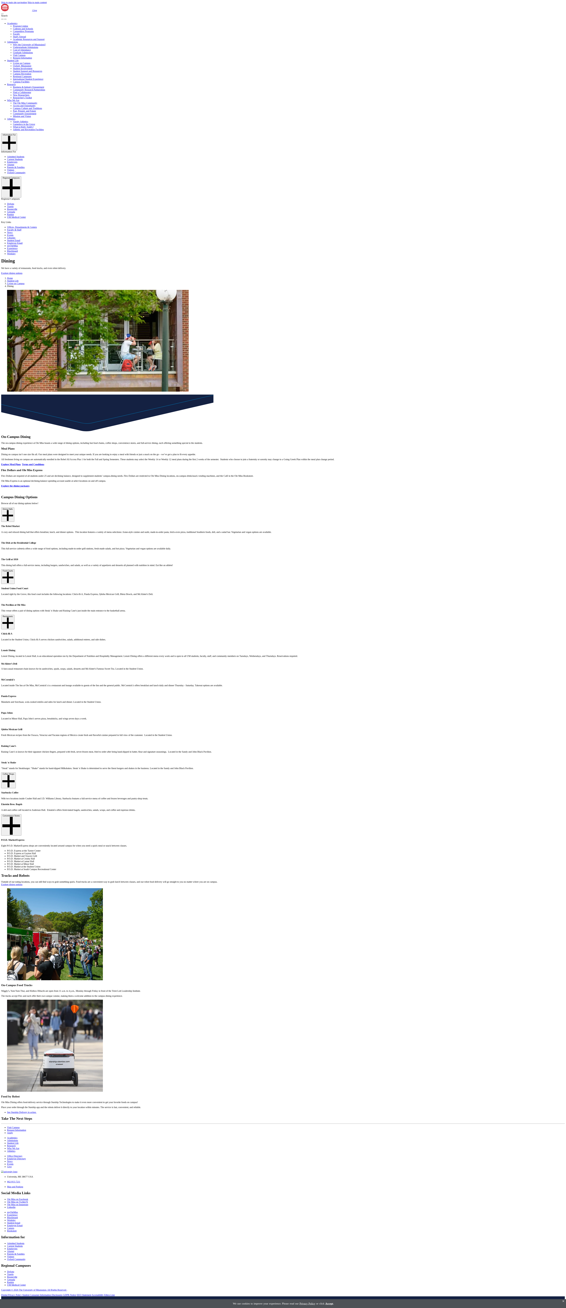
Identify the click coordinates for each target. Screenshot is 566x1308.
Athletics (11, 119)
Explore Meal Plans (11, 464)
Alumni (10, 164)
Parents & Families (16, 167)
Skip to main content (37, 2)
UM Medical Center (16, 217)
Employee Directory (16, 1158)
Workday (11, 253)
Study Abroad (19, 36)
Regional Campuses (22, 76)
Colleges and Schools (23, 28)
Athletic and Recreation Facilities (28, 129)
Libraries (11, 238)
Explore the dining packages (15, 486)
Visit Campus (19, 55)
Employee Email (15, 243)
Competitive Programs (23, 31)
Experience (12, 248)
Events (10, 235)
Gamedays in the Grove (24, 124)
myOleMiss (12, 245)
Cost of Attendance (22, 50)
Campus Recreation (22, 74)
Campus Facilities (21, 82)
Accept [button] (329, 1303)
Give (34, 10)
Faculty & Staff (14, 230)
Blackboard (12, 251)
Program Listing (20, 26)
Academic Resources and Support (29, 39)
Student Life (13, 60)
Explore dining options (11, 273)
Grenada (11, 212)
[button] (2, 13)
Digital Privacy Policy (11, 1295)
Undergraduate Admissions (25, 47)
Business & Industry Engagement (28, 87)
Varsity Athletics (20, 121)
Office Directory (14, 1156)
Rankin (10, 214)
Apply (10, 1133)
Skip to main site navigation (14, 2)
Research (11, 84)
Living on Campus (21, 63)
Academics (12, 23)
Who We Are (13, 100)
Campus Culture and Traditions (27, 108)
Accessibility (98, 1295)
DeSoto (10, 204)
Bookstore (12, 1231)
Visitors (10, 170)
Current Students (15, 159)
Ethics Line (109, 1295)
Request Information (22, 58)
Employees (12, 162)
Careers (10, 1228)
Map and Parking (15, 1186)
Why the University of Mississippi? (29, 44)
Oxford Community (16, 172)
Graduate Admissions (23, 52)
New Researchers (21, 95)
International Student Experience (28, 79)
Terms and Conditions (33, 464)
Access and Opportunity (24, 105)
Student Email (13, 240)
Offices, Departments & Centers (22, 227)
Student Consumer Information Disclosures (42, 1295)
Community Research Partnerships (29, 89)
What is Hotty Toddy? (23, 127)
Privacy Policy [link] (307, 1303)
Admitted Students (15, 156)
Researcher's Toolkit (22, 97)
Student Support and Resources (27, 71)
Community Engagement (24, 113)
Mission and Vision (22, 116)
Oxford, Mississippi (22, 66)
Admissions (12, 42)
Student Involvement (22, 68)
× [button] (563, 1301)
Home (10, 278)
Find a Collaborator (22, 92)
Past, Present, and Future (24, 111)
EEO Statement (84, 1295)
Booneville (12, 209)
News (10, 232)
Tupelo (10, 206)
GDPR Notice (69, 1295)
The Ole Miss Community (25, 103)
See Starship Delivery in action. (21, 1112)
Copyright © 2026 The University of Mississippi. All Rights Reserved (34, 1290)
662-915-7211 (13, 1181)
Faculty (16, 34)
